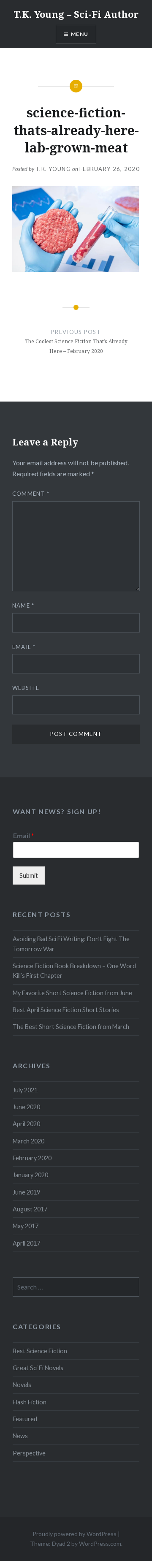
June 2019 (26, 1192)
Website (25, 687)
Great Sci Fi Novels (38, 1367)
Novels (22, 1384)
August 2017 (30, 1209)
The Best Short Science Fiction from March (71, 1026)
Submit (28, 875)
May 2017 (25, 1226)
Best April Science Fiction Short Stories (66, 1009)
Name (23, 605)
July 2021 (25, 1090)
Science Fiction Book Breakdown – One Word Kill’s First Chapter (74, 970)
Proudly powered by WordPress (75, 1533)
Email (23, 646)
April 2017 (26, 1243)
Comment (31, 493)
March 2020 (28, 1141)
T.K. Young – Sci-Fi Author (76, 14)
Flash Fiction (29, 1402)
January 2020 (30, 1174)
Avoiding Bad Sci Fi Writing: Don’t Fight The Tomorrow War (71, 943)
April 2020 (26, 1123)
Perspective (29, 1453)
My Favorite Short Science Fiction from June (72, 992)
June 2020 (26, 1106)
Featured (25, 1419)
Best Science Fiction (40, 1351)
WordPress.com (100, 1543)
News (20, 1435)
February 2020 (32, 1158)
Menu (79, 34)
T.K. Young (53, 169)
